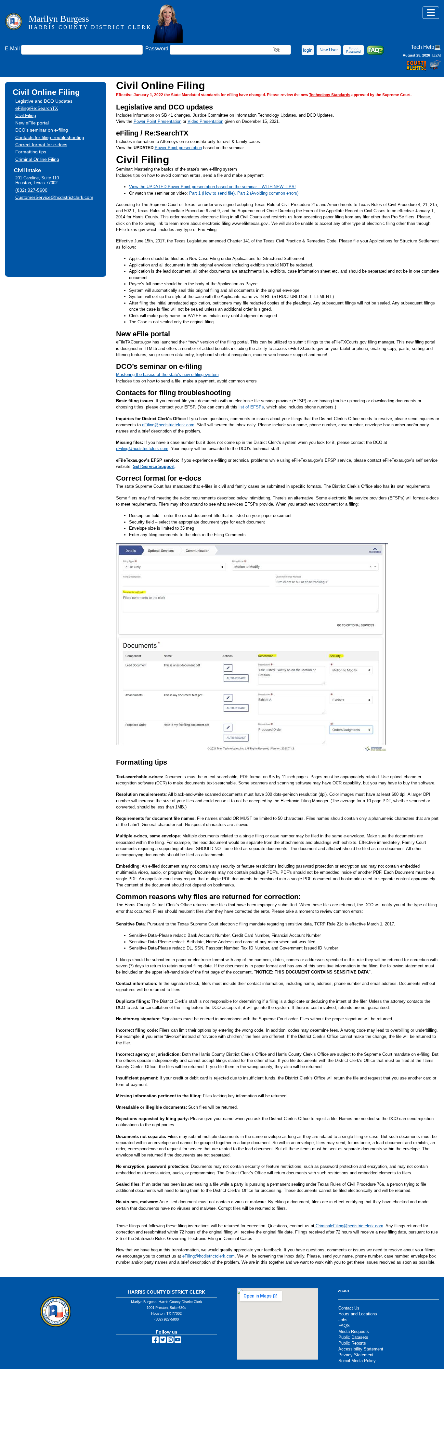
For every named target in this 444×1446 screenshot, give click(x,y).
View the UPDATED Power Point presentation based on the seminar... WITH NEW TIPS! (212, 186)
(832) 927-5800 (166, 1319)
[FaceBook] (155, 1341)
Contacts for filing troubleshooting (49, 137)
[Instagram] (170, 1341)
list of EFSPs (251, 407)
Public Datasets (353, 1337)
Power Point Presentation (157, 121)
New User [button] (329, 49)
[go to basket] (435, 68)
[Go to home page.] (13, 21)
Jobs (342, 1319)
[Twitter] (163, 1341)
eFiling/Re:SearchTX (36, 108)
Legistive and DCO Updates (43, 101)
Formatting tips (30, 151)
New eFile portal (32, 122)
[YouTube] (178, 1341)
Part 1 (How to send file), (212, 193)
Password (156, 48)
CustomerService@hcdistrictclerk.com (54, 197)
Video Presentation (205, 121)
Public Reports (352, 1343)
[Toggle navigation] (431, 12)
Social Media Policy (357, 1360)
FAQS (344, 1325)
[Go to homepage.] (168, 24)
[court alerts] (417, 68)
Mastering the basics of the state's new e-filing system (167, 374)
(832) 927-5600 (31, 190)
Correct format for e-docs (41, 144)
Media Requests (353, 1331)
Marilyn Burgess (90, 22)
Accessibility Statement (360, 1349)
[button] (308, 50)
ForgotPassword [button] (353, 49)
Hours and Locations (357, 1313)
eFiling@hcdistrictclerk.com (168, 424)
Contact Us (348, 1308)
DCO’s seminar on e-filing (41, 130)
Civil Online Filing (46, 92)
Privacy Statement (355, 1354)
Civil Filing (25, 115)
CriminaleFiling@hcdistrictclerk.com (348, 1225)
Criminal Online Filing (37, 159)
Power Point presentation (178, 147)
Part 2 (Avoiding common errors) (267, 193)
